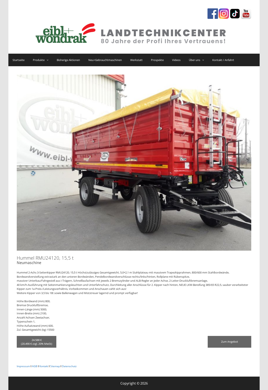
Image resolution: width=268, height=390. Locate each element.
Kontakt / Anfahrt (223, 60)
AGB (34, 366)
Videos (176, 60)
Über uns (194, 60)
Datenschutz (69, 366)
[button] (49, 60)
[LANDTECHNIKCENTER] (134, 32)
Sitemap (55, 366)
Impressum (23, 366)
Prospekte (157, 60)
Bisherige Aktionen (68, 60)
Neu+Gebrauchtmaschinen (105, 60)
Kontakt (43, 366)
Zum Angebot (229, 341)
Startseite (18, 60)
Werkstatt (136, 60)
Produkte (39, 60)
